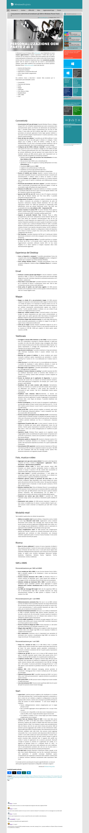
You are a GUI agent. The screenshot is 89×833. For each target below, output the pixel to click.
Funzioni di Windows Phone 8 (35, 776)
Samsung (16, 777)
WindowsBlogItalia (43, 17)
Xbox (38, 10)
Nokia (8, 777)
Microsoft (59, 776)
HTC (52, 776)
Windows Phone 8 (43, 777)
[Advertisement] (35, 106)
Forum (59, 10)
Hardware (48, 776)
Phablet (12, 777)
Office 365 (31, 10)
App (14, 776)
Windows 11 (14, 10)
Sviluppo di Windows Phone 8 (32, 777)
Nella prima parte (29, 65)
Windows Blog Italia (49, 766)
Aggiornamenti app (48, 10)
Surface (23, 10)
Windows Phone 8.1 (52, 777)
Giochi (44, 776)
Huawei (55, 776)
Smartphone (22, 777)
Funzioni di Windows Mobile (21, 776)
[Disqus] (35, 816)
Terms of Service (69, 145)
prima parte (37, 53)
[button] (8, 10)
